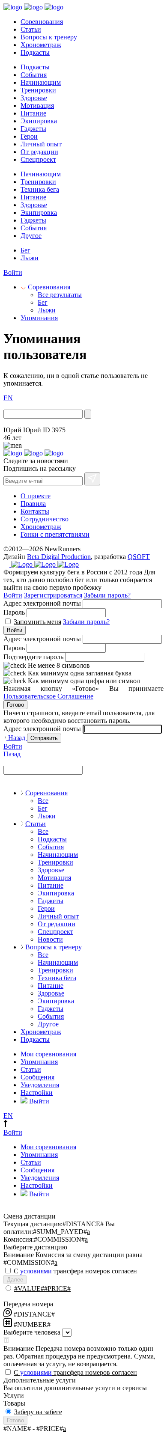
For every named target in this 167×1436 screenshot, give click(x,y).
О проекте (36, 495)
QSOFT (139, 556)
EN (8, 397)
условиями (36, 1271)
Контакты (35, 511)
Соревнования (42, 21)
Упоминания (39, 317)
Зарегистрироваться (53, 595)
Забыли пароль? (107, 595)
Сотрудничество (45, 519)
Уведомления (40, 1084)
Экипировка (39, 121)
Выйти (38, 1101)
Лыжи (30, 258)
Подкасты (35, 52)
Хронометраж (41, 44)
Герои (29, 136)
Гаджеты (33, 128)
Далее (15, 1279)
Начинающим (41, 82)
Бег (25, 250)
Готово (15, 705)
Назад (16, 737)
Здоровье (34, 97)
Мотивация (37, 105)
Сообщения (37, 1077)
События (34, 74)
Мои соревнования (48, 1054)
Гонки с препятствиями (55, 534)
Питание (33, 113)
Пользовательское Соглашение (48, 696)
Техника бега (40, 189)
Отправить (44, 738)
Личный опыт (41, 144)
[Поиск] (87, 414)
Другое (31, 235)
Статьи (31, 29)
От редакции (39, 151)
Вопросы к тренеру (49, 37)
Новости (50, 939)
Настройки (37, 1092)
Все (43, 800)
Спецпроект (38, 159)
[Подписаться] (92, 479)
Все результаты (60, 294)
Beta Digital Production (59, 556)
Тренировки (38, 90)
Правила (33, 503)
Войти (12, 272)
